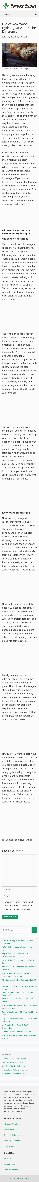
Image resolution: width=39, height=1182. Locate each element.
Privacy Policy (9, 1164)
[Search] (34, 930)
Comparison (12, 839)
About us (8, 1159)
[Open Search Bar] (36, 14)
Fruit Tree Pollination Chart (13, 1062)
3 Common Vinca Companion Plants (16, 1031)
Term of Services (11, 1169)
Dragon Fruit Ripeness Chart (13, 1073)
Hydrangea (26, 839)
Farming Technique (12, 1135)
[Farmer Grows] (19, 5)
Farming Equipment (12, 1140)
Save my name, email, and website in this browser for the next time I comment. (19, 905)
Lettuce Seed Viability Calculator (15, 1070)
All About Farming (11, 1124)
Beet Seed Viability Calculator (13, 1066)
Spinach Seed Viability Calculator (15, 1058)
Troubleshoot (9, 1146)
